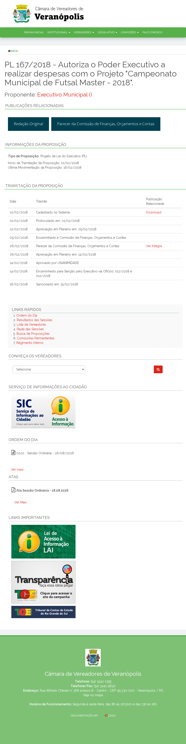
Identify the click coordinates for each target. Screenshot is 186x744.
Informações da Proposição (35, 144)
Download (153, 212)
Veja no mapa (93, 695)
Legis (111, 715)
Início (14, 51)
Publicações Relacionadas (34, 105)
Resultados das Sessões (34, 320)
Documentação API (84, 715)
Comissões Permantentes (35, 338)
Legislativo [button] (106, 32)
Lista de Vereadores (31, 324)
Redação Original (28, 123)
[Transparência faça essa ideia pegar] (95, 582)
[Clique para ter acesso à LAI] (43, 541)
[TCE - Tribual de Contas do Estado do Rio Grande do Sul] (43, 611)
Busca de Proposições (33, 333)
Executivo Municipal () (64, 94)
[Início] (98, 12)
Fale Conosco (152, 32)
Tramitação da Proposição (34, 185)
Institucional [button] (57, 32)
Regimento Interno (30, 343)
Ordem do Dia (26, 315)
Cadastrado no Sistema (53, 212)
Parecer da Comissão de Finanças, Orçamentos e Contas (105, 123)
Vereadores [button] (83, 32)
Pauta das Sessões (30, 329)
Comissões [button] (129, 32)
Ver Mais (20, 502)
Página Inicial (34, 32)
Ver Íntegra (154, 246)
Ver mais (17, 469)
